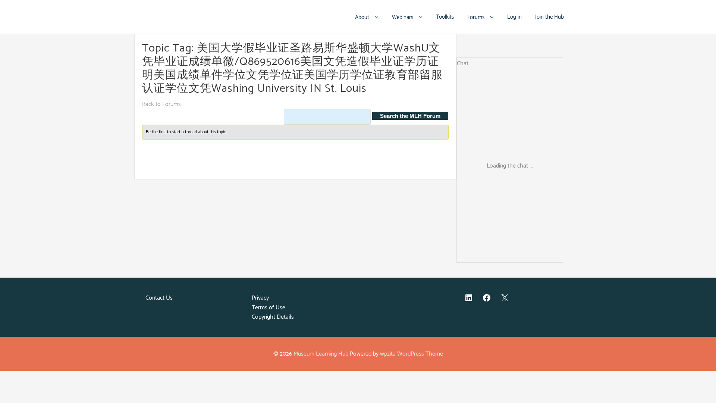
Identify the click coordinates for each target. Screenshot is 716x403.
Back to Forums (161, 104)
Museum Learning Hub (320, 354)
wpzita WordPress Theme (411, 354)
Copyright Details (273, 317)
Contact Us (159, 298)
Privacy (260, 298)
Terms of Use (268, 308)
